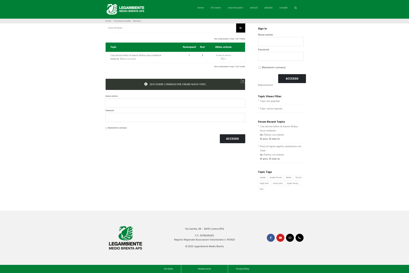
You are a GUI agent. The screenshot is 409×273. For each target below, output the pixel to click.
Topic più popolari (270, 101)
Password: (109, 110)
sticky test (278, 183)
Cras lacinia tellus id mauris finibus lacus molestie (135, 55)
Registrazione (265, 85)
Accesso (232, 138)
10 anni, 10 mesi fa (223, 55)
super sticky (292, 183)
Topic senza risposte (271, 109)
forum (298, 177)
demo (288, 177)
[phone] (300, 238)
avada (263, 177)
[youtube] (280, 238)
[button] (295, 7)
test (261, 189)
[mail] (290, 238)
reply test (264, 183)
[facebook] (271, 238)
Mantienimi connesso (117, 128)
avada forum (276, 177)
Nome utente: (111, 96)
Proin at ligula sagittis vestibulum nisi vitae (280, 148)
